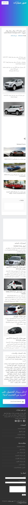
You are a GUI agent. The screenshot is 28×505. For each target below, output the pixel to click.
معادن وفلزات (17, 382)
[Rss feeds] (16, 421)
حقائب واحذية (17, 377)
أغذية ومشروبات (21, 365)
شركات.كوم (22, 449)
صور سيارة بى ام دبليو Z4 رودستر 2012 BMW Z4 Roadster (15, 175)
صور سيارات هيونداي (20, 316)
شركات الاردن (22, 464)
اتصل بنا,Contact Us (20, 246)
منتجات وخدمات (18, 359)
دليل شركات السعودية (20, 455)
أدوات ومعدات (7, 363)
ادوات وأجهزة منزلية (18, 368)
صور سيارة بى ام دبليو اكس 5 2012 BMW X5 (15, 159)
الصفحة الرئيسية (21, 428)
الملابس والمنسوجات (13, 375)
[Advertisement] (14, 15)
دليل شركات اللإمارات (20, 458)
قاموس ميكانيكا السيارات (19, 467)
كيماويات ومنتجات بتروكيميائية (11, 379)
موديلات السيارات (21, 434)
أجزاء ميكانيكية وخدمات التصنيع (18, 363)
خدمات (11, 382)
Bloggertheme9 (22, 502)
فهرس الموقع (22, 431)
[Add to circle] (21, 421)
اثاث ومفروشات (17, 367)
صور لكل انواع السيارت (20, 437)
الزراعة (19, 374)
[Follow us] (18, 421)
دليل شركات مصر (21, 452)
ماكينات (23, 380)
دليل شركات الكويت (20, 461)
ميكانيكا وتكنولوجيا (22, 415)
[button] (25, 139)
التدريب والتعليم (13, 372)
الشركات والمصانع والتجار (13, 357)
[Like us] (24, 421)
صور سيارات (10, 501)
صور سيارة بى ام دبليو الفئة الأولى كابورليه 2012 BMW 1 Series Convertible (16, 192)
